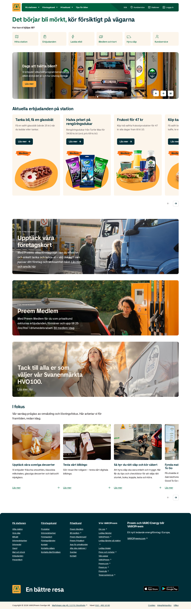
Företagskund (48, 523)
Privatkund (75, 523)
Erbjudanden (17, 556)
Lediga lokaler (105, 548)
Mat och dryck (18, 552)
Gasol (14, 548)
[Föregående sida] (156, 93)
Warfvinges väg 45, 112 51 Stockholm (68, 605)
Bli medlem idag (64, 327)
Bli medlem (74, 533)
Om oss (102, 529)
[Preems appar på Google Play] (170, 589)
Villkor (176, 605)
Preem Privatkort (77, 540)
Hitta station (17, 529)
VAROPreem (104, 559)
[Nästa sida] (163, 93)
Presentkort (17, 559)
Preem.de (103, 571)
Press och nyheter (107, 552)
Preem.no (103, 567)
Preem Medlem (76, 529)
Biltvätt (15, 537)
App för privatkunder (79, 544)
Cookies (151, 605)
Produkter (45, 529)
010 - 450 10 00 (102, 605)
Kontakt (44, 544)
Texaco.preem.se (106, 575)
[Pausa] (170, 93)
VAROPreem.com (136, 538)
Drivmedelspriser (19, 540)
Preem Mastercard (78, 537)
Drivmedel (16, 544)
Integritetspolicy (164, 605)
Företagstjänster (48, 540)
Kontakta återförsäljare (51, 552)
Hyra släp (16, 533)
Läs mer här (25, 389)
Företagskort (46, 537)
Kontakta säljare (48, 548)
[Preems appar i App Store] (151, 589)
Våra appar (103, 556)
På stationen (19, 523)
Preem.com (103, 563)
